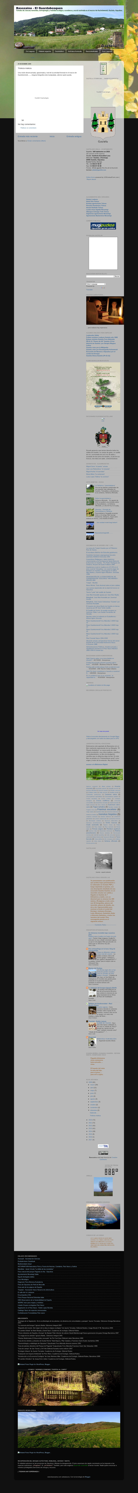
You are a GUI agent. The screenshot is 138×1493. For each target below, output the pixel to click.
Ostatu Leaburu (92, 199)
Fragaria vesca (90, 809)
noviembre (94, 1107)
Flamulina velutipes (113, 807)
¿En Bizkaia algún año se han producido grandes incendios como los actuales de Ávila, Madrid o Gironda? (106, 972)
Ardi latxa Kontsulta (75, 51)
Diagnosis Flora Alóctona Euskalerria (30, 1282)
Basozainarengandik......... (104, 533)
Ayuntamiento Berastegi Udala (28, 1274)
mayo (92, 1090)
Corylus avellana (106, 798)
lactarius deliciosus (106, 816)
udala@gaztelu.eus (99, 170)
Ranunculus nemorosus (106, 831)
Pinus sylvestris (109, 827)
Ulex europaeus (108, 839)
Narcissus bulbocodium (111, 820)
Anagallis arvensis (113, 788)
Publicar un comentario (28, 128)
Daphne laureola (114, 802)
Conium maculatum (91, 798)
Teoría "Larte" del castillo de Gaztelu (98, 592)
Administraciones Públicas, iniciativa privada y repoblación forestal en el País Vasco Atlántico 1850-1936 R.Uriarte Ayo (102, 648)
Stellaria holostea (96, 837)
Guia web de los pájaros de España (30, 1287)
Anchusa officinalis (91, 790)
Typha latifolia (98, 839)
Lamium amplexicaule (100, 818)
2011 (90, 1123)
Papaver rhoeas (108, 824)
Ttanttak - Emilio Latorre (97, 1021)
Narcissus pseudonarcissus (94, 822)
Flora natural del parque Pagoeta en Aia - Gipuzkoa (35, 1272)
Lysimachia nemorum (114, 818)
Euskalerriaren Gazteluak (26, 1261)
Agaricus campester (92, 786)
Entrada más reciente (28, 136)
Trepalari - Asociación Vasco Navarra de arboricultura (36, 1290)
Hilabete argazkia (45, 51)
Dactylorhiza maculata (101, 802)
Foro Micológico (23, 1279)
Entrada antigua (74, 136)
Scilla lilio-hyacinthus (98, 835)
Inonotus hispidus (108, 814)
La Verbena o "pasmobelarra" (105, 485)
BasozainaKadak (92, 51)
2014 (91, 1131)
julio (91, 1096)
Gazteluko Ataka (100, 811)
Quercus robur (93, 831)
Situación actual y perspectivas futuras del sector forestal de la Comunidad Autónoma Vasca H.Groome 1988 (103, 642)
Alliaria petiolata (106, 786)
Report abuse (91, 179)
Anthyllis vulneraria (115, 790)
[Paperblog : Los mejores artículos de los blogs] (103, 1146)
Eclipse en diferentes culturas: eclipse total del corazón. (106, 953)
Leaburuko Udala (92, 335)
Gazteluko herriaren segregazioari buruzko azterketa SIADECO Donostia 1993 (100, 556)
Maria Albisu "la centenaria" (95, 474)
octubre (93, 1105)
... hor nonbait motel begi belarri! (106, 522)
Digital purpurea (90, 804)
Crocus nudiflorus (102, 800)
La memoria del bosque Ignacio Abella (103, 988)
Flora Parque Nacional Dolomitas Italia (31, 1297)
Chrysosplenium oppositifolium (94, 796)
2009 (91, 1082)
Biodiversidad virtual (24, 1264)
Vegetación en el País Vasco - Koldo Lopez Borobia (35, 1308)
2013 (91, 1128)
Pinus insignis (98, 827)
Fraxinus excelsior (106, 809)
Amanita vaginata (102, 1007)
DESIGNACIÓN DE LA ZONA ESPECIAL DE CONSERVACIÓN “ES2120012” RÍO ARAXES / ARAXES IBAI (102, 578)
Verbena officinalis (110, 841)
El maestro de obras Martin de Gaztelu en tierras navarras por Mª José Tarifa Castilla (103, 607)
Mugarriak (92, 1037)
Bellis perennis (103, 792)
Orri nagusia (30, 51)
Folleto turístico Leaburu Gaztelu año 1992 (102, 337)
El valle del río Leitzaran (26, 1292)
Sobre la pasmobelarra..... (104, 498)
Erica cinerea (101, 804)
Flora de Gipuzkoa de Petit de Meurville (31, 1284)
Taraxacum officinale (108, 837)
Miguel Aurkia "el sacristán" (95, 471)
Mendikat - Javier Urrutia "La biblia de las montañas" (36, 1269)
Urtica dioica (97, 841)
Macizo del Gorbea (95, 968)
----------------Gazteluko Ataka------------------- (101, 925)
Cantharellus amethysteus (93, 794)
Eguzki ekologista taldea (26, 1277)
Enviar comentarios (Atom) (36, 141)
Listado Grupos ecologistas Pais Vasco (31, 1305)
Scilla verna (110, 835)
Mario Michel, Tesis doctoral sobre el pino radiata (103, 585)
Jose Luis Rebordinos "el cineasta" (98, 469)
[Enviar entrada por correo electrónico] (22, 120)
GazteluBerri (59, 51)
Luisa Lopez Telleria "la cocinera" (97, 477)
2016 (91, 1137)
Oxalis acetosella (92, 825)
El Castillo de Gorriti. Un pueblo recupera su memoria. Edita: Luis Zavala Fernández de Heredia (101, 612)
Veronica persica (90, 843)
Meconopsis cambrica (95, 820)
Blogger (87, 1477)
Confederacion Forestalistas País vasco (31, 1313)
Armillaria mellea (92, 792)
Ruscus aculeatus (105, 833)
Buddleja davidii (114, 792)
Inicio (52, 136)
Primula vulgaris (97, 829)
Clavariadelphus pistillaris (111, 796)
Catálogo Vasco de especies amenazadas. (32, 1310)
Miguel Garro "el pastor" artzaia (97, 466)
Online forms (90, 177)
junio (92, 1093)
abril (92, 1087)
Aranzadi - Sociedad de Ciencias (29, 1259)
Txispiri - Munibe (92, 583)
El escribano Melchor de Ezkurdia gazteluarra (101, 552)
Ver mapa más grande (103, 731)
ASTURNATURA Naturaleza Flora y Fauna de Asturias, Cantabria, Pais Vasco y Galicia (47, 1266)
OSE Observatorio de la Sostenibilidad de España (35, 1300)
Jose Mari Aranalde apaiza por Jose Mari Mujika (102, 595)
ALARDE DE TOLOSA (104, 1023)
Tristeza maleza (95, 1115)
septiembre (94, 1102)
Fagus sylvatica (99, 807)
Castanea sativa (111, 794)
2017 (91, 1140)
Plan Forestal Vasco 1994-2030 (97, 638)
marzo (92, 1085)
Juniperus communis (92, 816)
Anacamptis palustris (100, 788)
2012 (91, 1125)
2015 (91, 1134)
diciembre (93, 1110)
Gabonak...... (94, 1113)
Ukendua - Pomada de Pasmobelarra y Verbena (103, 510)
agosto (92, 1099)
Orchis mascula (111, 823)
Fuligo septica (90, 811)
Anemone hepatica (103, 790)
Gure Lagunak (107, 51)
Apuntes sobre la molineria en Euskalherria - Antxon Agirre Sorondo (101, 617)
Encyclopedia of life (24, 1295)
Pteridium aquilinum (113, 829)
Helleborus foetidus (91, 814)
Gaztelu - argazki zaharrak (103, 872)
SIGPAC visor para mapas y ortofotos (30, 1302)
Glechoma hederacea (112, 811)
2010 (91, 1120)
